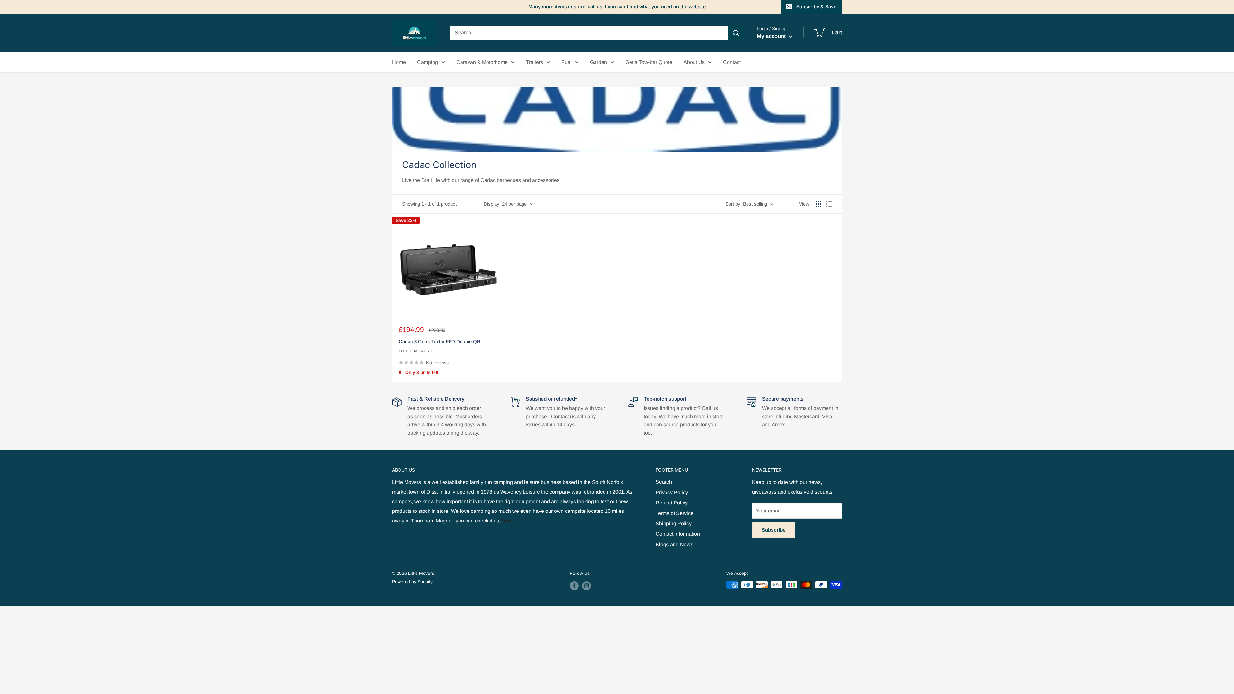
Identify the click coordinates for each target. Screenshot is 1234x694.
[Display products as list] (829, 204)
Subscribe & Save (816, 6)
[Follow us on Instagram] (586, 585)
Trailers (534, 62)
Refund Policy (672, 502)
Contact (732, 62)
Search (664, 482)
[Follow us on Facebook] (574, 585)
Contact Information (678, 534)
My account (772, 36)
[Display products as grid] (818, 204)
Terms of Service (674, 513)
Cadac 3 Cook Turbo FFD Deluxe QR (439, 341)
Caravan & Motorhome (482, 62)
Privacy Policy (672, 492)
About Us (694, 62)
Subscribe (774, 530)
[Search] (736, 33)
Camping (427, 62)
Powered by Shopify (412, 581)
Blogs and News (674, 544)
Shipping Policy (674, 523)
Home (399, 62)
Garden (598, 62)
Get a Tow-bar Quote (648, 62)
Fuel (566, 62)
